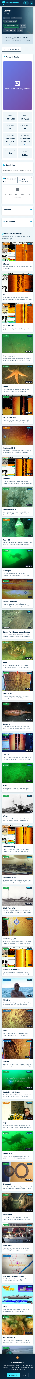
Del (21, 30)
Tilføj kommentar (24, 180)
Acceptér (14, 1375)
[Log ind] (26, 2)
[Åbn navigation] (31, 3)
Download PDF (10, 30)
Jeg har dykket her (12, 25)
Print (23, 25)
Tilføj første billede (12, 49)
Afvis (24, 1375)
